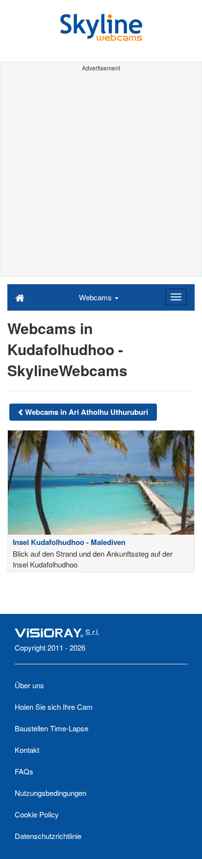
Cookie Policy (37, 814)
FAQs (24, 771)
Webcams (96, 297)
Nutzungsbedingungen (50, 793)
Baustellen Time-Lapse (51, 728)
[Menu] (176, 297)
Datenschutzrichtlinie (48, 836)
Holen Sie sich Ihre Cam (54, 706)
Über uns (29, 685)
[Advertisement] (101, 175)
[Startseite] (20, 297)
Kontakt (27, 750)
